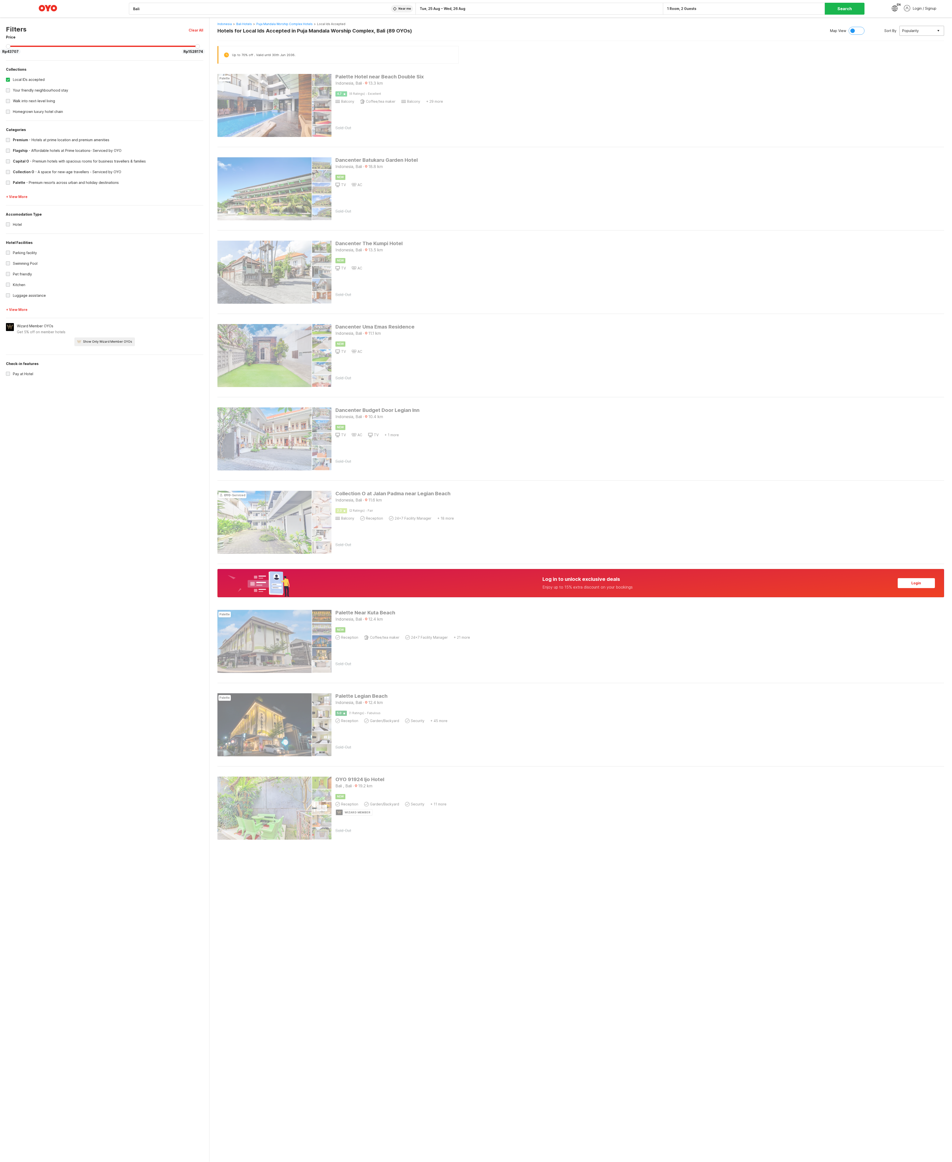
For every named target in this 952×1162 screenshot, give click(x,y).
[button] (196, 30)
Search (844, 8)
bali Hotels (244, 24)
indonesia (224, 24)
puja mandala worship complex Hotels (284, 24)
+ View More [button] (17, 197)
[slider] (8, 46)
